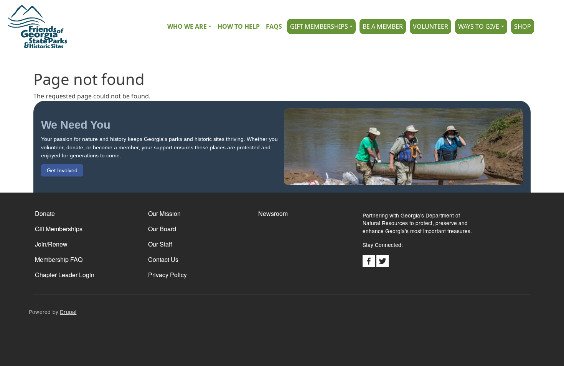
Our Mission (164, 213)
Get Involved (62, 170)
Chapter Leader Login (64, 274)
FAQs (274, 26)
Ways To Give (478, 26)
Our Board (162, 228)
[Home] (33, 26)
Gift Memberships (319, 26)
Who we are (187, 26)
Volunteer (430, 26)
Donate (45, 213)
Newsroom (273, 213)
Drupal (68, 311)
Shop (522, 26)
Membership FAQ (58, 259)
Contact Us (163, 259)
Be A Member (383, 26)
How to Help (239, 26)
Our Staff (160, 244)
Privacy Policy (167, 274)
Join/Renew (51, 244)
